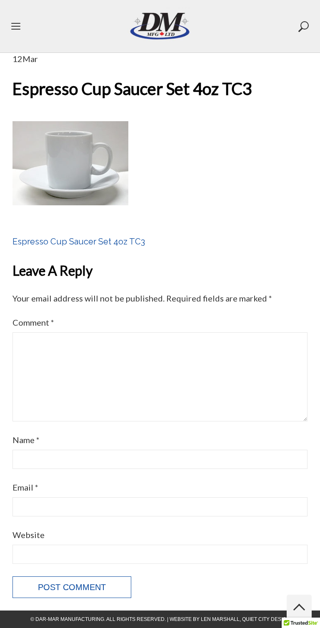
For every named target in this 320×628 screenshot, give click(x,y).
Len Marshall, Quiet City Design (245, 619)
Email (25, 487)
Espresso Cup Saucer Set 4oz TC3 (78, 241)
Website (28, 535)
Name (26, 440)
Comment (33, 322)
